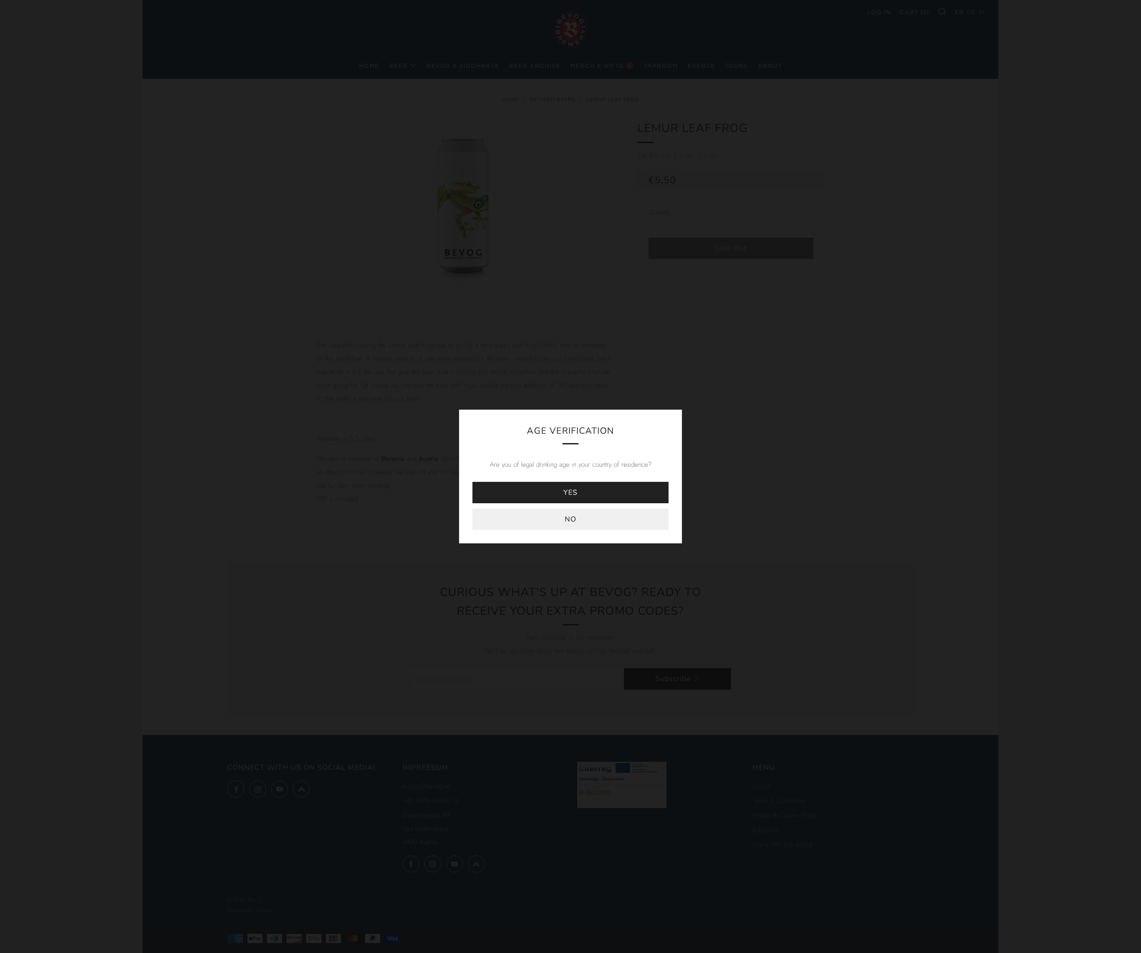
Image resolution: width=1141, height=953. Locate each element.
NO (570, 519)
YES (570, 492)
